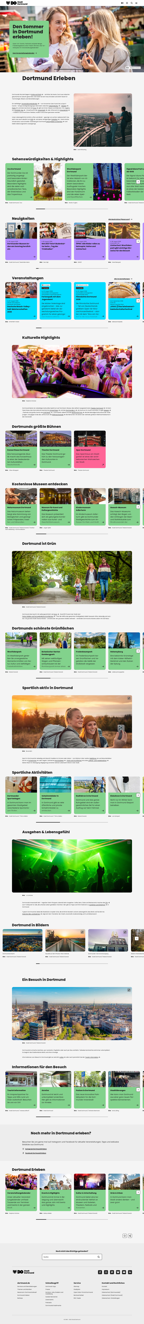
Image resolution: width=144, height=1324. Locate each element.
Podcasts (49, 1303)
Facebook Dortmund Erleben (35, 1153)
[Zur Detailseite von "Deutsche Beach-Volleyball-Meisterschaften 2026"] (21, 301)
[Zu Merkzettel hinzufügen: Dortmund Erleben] (125, 1236)
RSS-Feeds (77, 1298)
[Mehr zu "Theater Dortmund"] (55, 449)
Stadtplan (77, 1289)
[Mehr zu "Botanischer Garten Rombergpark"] (55, 651)
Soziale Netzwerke (51, 1297)
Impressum (105, 1289)
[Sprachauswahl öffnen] (122, 3)
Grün (34, 108)
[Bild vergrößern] (129, 96)
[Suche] (99, 1257)
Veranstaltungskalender (29, 104)
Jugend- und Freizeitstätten (97, 760)
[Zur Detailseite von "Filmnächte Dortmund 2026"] (90, 301)
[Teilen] (130, 1236)
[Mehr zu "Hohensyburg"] (124, 651)
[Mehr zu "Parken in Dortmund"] (90, 1089)
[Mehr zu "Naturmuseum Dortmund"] (21, 507)
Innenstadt (41, 110)
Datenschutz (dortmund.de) (111, 1292)
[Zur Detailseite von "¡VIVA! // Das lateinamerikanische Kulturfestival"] (124, 301)
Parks (14, 108)
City (106, 903)
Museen (63, 106)
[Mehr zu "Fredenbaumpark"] (90, 651)
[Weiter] (137, 938)
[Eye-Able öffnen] (127, 3)
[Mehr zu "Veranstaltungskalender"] (21, 1192)
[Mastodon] (112, 1272)
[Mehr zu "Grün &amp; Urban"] (124, 1192)
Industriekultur (53, 106)
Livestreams (49, 1300)
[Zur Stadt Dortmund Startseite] (16, 3)
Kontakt (104, 1286)
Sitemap (76, 1286)
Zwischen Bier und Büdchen (31, 914)
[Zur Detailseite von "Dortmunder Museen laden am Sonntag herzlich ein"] (21, 241)
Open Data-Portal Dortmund (83, 1292)
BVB (31, 119)
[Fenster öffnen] (22, 940)
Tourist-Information (91, 1057)
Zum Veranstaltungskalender (23, 53)
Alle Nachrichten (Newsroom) (119, 219)
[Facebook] (100, 1272)
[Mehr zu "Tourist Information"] (21, 1089)
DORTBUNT (46, 412)
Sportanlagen (59, 760)
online (62, 1057)
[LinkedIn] (130, 1272)
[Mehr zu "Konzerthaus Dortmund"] (21, 449)
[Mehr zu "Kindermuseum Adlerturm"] (90, 507)
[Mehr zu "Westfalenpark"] (21, 651)
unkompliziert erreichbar (54, 122)
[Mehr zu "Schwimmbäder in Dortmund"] (55, 795)
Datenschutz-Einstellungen (111, 1298)
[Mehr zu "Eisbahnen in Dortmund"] (124, 795)
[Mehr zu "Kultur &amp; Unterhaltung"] (90, 1192)
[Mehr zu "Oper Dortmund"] (90, 449)
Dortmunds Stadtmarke (53, 1305)
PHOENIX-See (18, 110)
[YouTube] (124, 1272)
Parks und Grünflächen (74, 760)
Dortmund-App (51, 1286)
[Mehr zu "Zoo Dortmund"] (33, 182)
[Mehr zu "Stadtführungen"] (124, 1089)
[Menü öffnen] (136, 3)
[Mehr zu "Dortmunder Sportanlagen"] (21, 795)
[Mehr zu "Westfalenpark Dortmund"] (93, 182)
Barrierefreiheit (79, 1295)
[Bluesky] (118, 1272)
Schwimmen (32, 760)
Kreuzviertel (64, 110)
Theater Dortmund (97, 408)
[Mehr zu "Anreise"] (55, 1089)
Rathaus (20, 1298)
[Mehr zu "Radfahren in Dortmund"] (90, 795)
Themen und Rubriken (24, 1289)
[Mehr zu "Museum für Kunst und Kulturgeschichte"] (55, 507)
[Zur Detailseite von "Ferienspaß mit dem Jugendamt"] (55, 301)
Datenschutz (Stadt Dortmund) (112, 1295)
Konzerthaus (54, 410)
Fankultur (54, 119)
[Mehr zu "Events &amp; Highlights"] (55, 1192)
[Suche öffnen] (132, 3)
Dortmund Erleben (23, 1295)
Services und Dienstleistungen (27, 1286)
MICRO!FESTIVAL (77, 412)
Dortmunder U (70, 410)
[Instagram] (106, 1272)
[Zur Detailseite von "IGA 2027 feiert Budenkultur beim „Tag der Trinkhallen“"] (55, 241)
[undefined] (138, 182)
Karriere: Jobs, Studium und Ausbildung (54, 1293)
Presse (48, 1289)
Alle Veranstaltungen (122, 279)
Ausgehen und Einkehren (97, 905)
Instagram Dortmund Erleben (36, 1149)
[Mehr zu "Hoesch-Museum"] (124, 507)
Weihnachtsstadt (57, 415)
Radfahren (93, 758)
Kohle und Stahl (36, 94)
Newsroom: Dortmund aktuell (26, 1292)
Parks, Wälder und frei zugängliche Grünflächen (37, 616)
